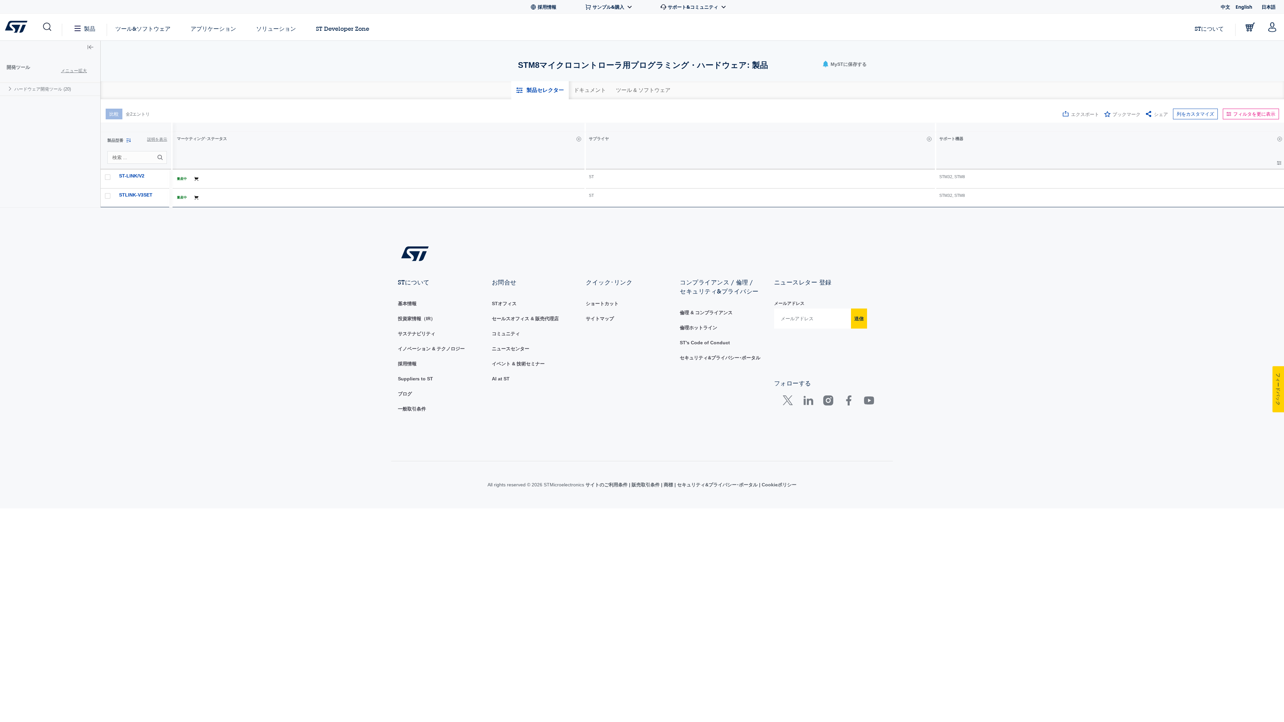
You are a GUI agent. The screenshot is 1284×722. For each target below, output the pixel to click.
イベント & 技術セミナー (518, 363)
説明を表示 (157, 139)
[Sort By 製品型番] (128, 140)
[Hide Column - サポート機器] (1280, 139)
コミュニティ (506, 333)
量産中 (182, 178)
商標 (668, 484)
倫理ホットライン (698, 327)
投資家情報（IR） (416, 318)
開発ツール (18, 67)
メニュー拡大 (74, 70)
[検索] (161, 157)
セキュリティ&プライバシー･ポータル (720, 357)
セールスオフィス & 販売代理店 (525, 318)
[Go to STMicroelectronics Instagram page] (828, 401)
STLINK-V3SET (135, 195)
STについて (1209, 28)
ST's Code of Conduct (705, 342)
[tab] (540, 90)
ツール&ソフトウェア (143, 28)
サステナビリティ (416, 333)
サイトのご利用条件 (607, 484)
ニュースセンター (510, 348)
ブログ (405, 393)
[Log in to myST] (1272, 27)
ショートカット (602, 303)
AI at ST (501, 378)
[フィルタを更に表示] (1279, 162)
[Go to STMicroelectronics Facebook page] (848, 401)
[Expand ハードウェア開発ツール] (10, 89)
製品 (89, 28)
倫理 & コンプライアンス (706, 312)
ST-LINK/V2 (131, 175)
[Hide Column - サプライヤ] (929, 139)
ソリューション (276, 28)
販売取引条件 (645, 484)
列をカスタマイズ (1195, 114)
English (1244, 7)
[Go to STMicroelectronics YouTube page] (869, 401)
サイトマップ (600, 318)
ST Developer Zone (342, 28)
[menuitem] (50, 89)
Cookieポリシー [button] (778, 484)
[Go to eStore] (1250, 27)
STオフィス (504, 303)
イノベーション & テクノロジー (431, 348)
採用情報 (407, 363)
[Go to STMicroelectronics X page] (789, 401)
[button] (46, 27)
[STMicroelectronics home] (17, 27)
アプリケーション (213, 28)
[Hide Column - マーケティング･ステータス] (579, 139)
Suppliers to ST (415, 378)
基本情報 (407, 303)
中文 (1225, 7)
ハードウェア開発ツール (42, 89)
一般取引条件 (412, 408)
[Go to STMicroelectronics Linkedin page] (808, 401)
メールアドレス (789, 303)
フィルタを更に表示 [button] (1254, 114)
